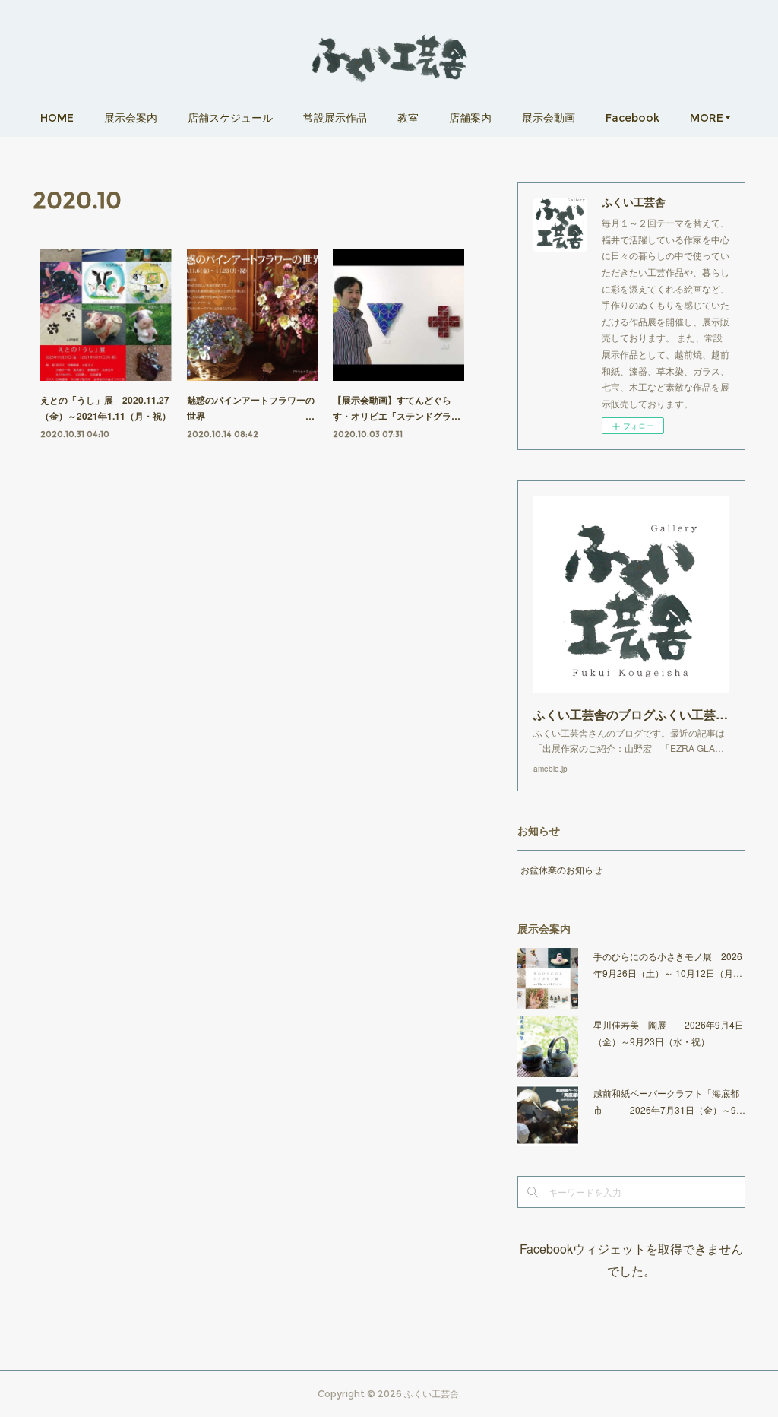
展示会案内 (130, 118)
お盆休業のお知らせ (561, 869)
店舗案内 (470, 118)
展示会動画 (548, 118)
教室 (408, 118)
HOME (57, 118)
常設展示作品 (335, 118)
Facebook (632, 118)
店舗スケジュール (230, 118)
